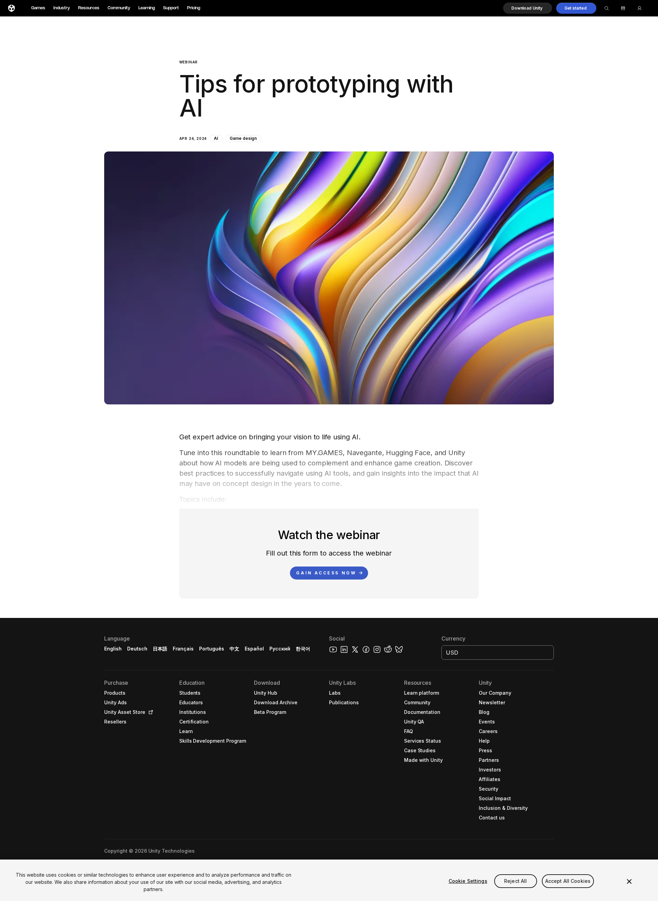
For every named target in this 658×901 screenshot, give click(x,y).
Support (171, 8)
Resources (88, 8)
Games (38, 8)
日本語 (160, 649)
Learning (146, 8)
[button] (527, 8)
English (113, 649)
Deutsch (137, 649)
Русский (279, 649)
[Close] (629, 881)
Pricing (193, 8)
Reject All (515, 881)
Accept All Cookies (568, 881)
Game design (243, 138)
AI (216, 138)
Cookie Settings (468, 881)
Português (211, 649)
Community (119, 8)
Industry (61, 8)
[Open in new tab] (149, 712)
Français (183, 649)
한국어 (303, 649)
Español (254, 649)
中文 (234, 649)
